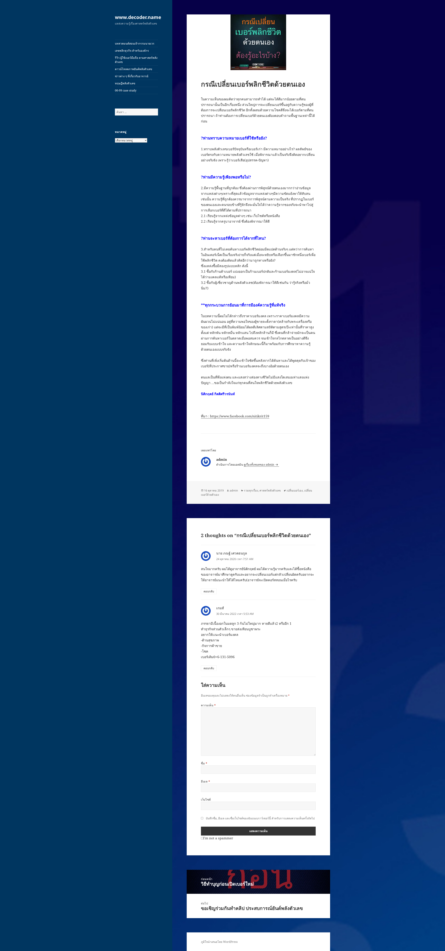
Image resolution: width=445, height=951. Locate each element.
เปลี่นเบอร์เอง (295, 490)
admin (234, 490)
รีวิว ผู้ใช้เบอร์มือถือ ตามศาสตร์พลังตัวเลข (136, 60)
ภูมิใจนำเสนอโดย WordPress (219, 942)
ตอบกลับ (209, 591)
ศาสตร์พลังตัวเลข (270, 490)
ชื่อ (204, 763)
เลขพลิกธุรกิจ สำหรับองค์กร (132, 51)
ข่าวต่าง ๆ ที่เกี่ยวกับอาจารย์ (131, 76)
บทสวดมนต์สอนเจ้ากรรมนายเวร (134, 43)
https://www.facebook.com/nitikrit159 (239, 416)
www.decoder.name (138, 17)
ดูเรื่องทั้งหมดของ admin (259, 464)
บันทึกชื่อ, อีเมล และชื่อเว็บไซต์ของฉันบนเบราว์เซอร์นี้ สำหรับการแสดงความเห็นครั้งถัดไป (260, 818)
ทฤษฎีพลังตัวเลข (125, 83)
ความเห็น (208, 705)
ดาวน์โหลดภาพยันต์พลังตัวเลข (133, 69)
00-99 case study (125, 90)
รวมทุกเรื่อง (251, 490)
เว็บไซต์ (206, 799)
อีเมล (205, 781)
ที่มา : (205, 416)
